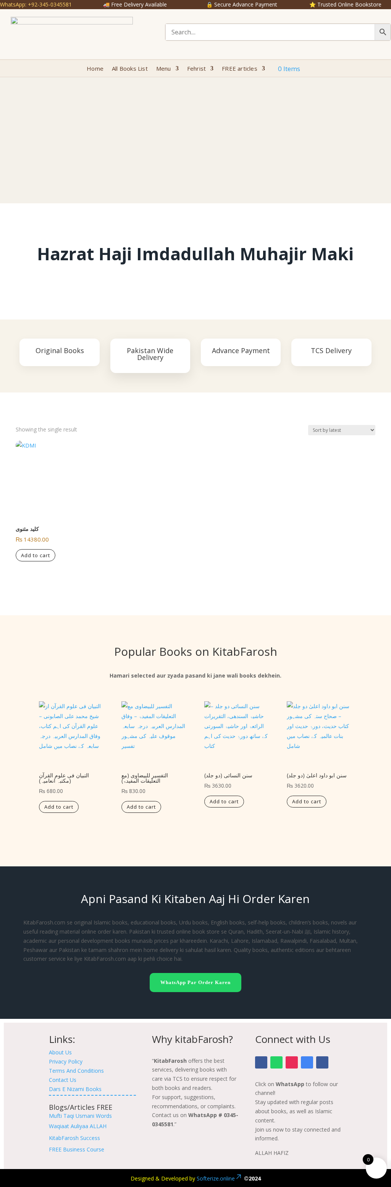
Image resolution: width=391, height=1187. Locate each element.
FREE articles (239, 69)
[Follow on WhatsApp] (276, 1062)
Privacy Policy (65, 1061)
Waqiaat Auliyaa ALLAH (78, 1126)
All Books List (130, 69)
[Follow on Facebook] (261, 1062)
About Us (60, 1052)
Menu (163, 69)
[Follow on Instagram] (292, 1062)
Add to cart (35, 555)
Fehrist (196, 69)
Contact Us (62, 1079)
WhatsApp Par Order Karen (195, 982)
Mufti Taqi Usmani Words (80, 1115)
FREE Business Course (76, 1149)
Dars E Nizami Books (75, 1089)
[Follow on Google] (307, 1062)
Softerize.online (216, 1178)
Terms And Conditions (76, 1070)
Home (95, 69)
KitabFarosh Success (74, 1138)
